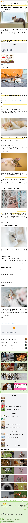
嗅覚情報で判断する (4, 46)
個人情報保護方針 (7, 519)
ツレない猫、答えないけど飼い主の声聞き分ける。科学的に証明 (12, 100)
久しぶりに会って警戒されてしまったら (7, 50)
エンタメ (22, 514)
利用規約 (11, 519)
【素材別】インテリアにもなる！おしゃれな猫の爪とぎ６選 (8, 323)
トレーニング (11, 514)
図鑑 (19, 514)
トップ (1, 3)
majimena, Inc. (12, 521)
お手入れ (8, 514)
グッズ (14, 514)
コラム (1, 515)
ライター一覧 (14, 519)
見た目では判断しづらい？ (5, 48)
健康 (3, 514)
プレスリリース (5, 515)
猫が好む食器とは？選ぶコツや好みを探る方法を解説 (8, 321)
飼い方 (5, 3)
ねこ (3, 3)
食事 (5, 514)
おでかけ (17, 514)
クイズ (24, 514)
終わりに (3, 51)
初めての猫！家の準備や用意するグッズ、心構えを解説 (8, 320)
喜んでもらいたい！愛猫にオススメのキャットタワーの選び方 (9, 322)
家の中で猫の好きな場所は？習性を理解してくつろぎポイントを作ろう (10, 319)
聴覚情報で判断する (4, 45)
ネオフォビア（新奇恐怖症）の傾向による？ (8, 49)
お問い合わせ (18, 519)
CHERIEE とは (2, 519)
